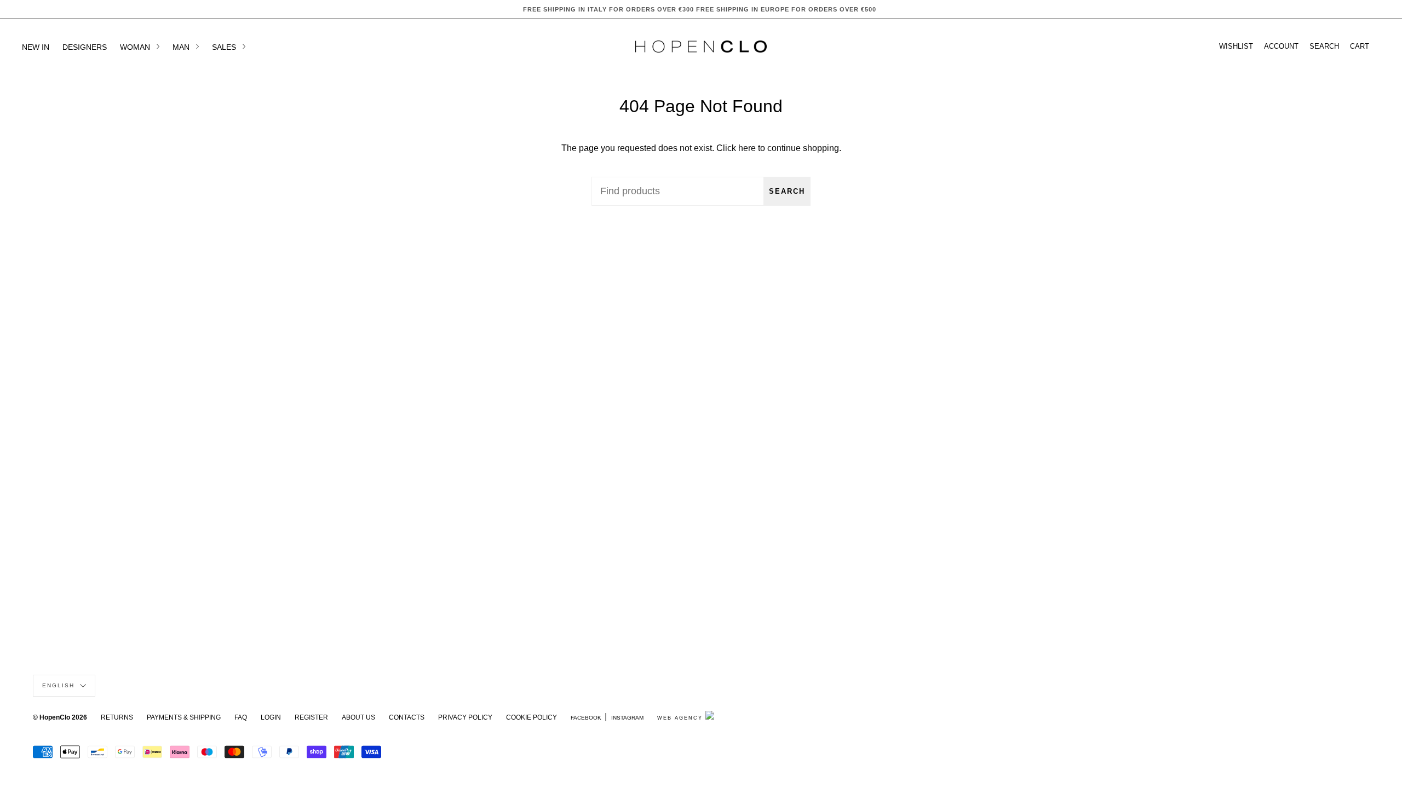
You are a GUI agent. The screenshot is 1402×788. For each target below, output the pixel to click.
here (747, 148)
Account (1281, 46)
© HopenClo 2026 (60, 717)
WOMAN (136, 47)
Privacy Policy (465, 717)
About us (358, 717)
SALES (225, 47)
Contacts (406, 717)
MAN (182, 47)
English (59, 685)
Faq (240, 717)
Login (271, 717)
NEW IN (35, 47)
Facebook (586, 718)
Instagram (627, 718)
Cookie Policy (531, 717)
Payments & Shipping (184, 717)
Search (787, 191)
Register (311, 717)
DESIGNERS (84, 47)
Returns (117, 717)
